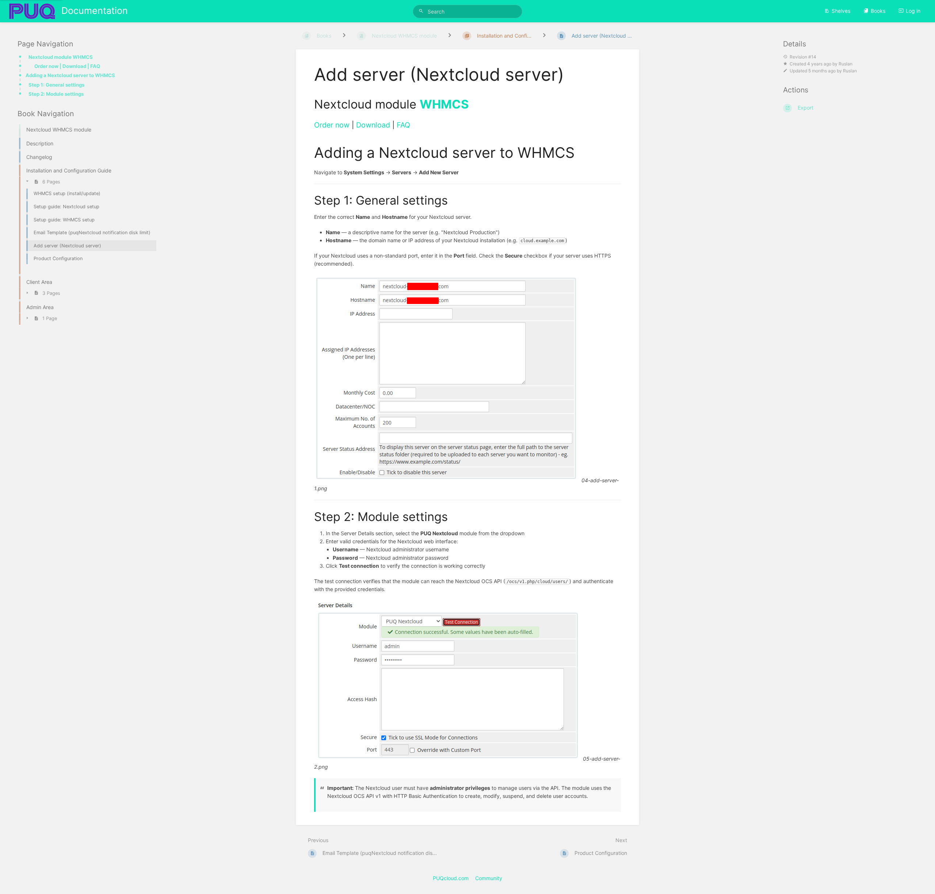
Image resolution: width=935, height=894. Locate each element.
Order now (332, 125)
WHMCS (444, 104)
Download (373, 125)
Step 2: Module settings (56, 94)
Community (488, 878)
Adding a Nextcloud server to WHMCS (70, 75)
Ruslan (845, 63)
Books (878, 11)
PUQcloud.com (451, 878)
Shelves (841, 11)
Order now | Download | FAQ (67, 66)
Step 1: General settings (56, 85)
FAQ (403, 125)
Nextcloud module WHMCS (60, 57)
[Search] (422, 11)
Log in (913, 11)
